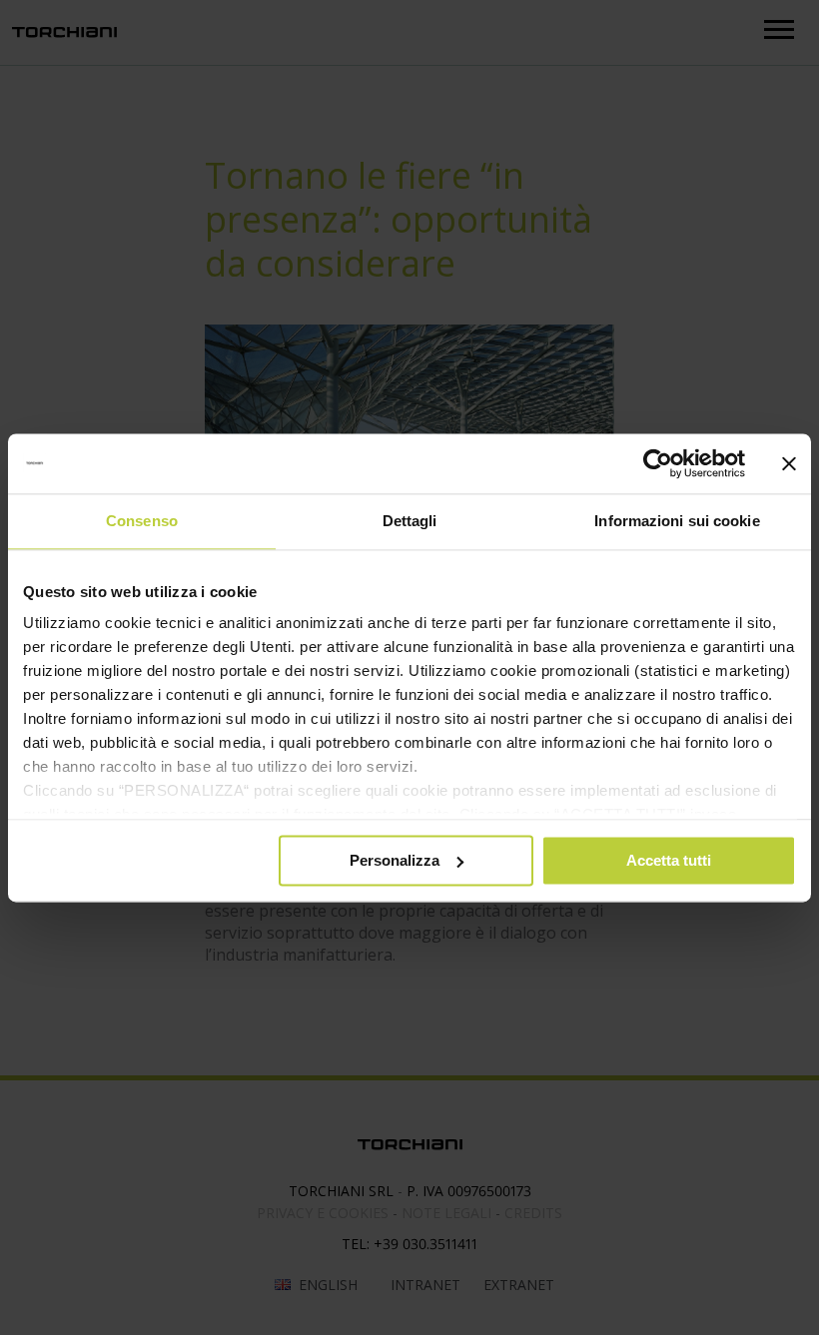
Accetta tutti (668, 860)
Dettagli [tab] (410, 520)
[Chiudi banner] (789, 463)
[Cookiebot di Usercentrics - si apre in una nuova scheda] (657, 463)
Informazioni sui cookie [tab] (676, 520)
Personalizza (394, 860)
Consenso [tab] (142, 520)
